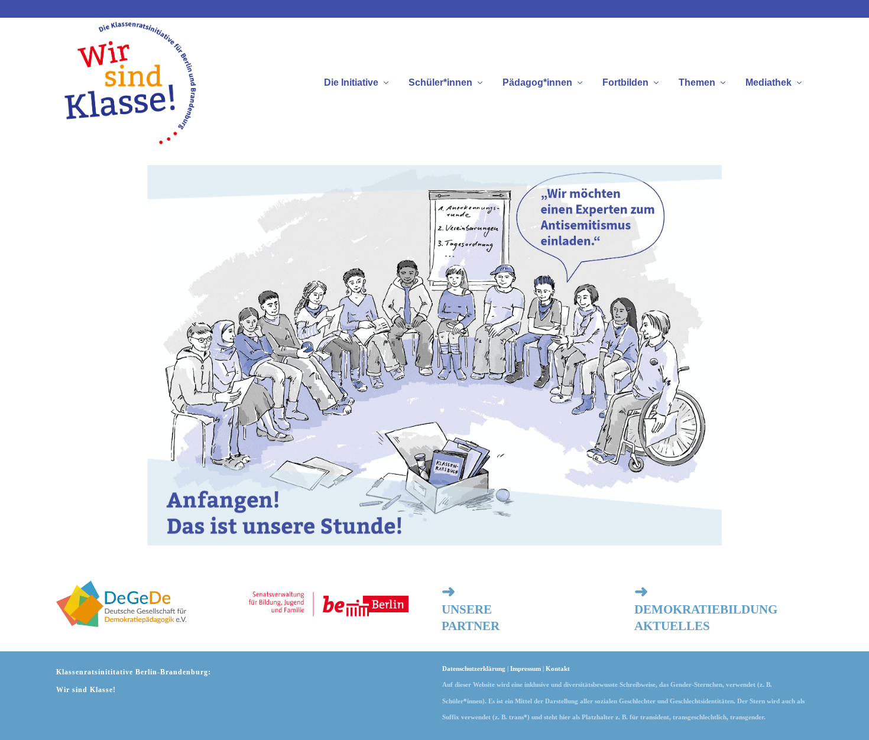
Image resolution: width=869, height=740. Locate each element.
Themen (697, 82)
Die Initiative (351, 82)
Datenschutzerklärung (473, 668)
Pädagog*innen (537, 82)
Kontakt (558, 668)
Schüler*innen (440, 82)
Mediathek (768, 82)
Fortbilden (625, 82)
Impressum (525, 668)
